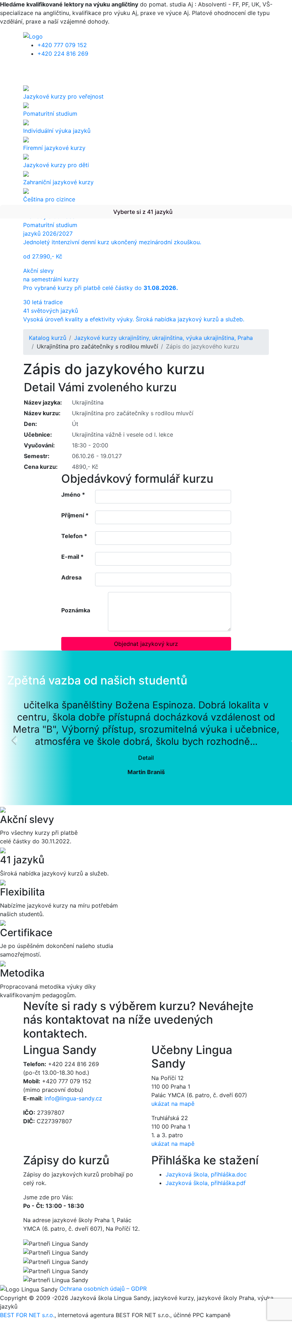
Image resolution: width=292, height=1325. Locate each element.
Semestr (36, 456)
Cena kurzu (40, 466)
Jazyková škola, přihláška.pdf (206, 1182)
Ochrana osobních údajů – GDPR (103, 1288)
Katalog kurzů (47, 337)
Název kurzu (41, 413)
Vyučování (38, 445)
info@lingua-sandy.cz (73, 1098)
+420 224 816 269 (62, 53)
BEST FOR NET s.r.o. (27, 1315)
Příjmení (75, 515)
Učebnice (37, 434)
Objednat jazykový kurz (146, 643)
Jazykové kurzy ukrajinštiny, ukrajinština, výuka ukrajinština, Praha (163, 337)
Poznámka (75, 610)
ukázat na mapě (172, 1103)
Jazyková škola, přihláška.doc (206, 1174)
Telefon (74, 535)
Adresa (71, 577)
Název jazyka (42, 402)
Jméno (73, 494)
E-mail (72, 556)
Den (29, 423)
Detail (146, 757)
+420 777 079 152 (62, 45)
